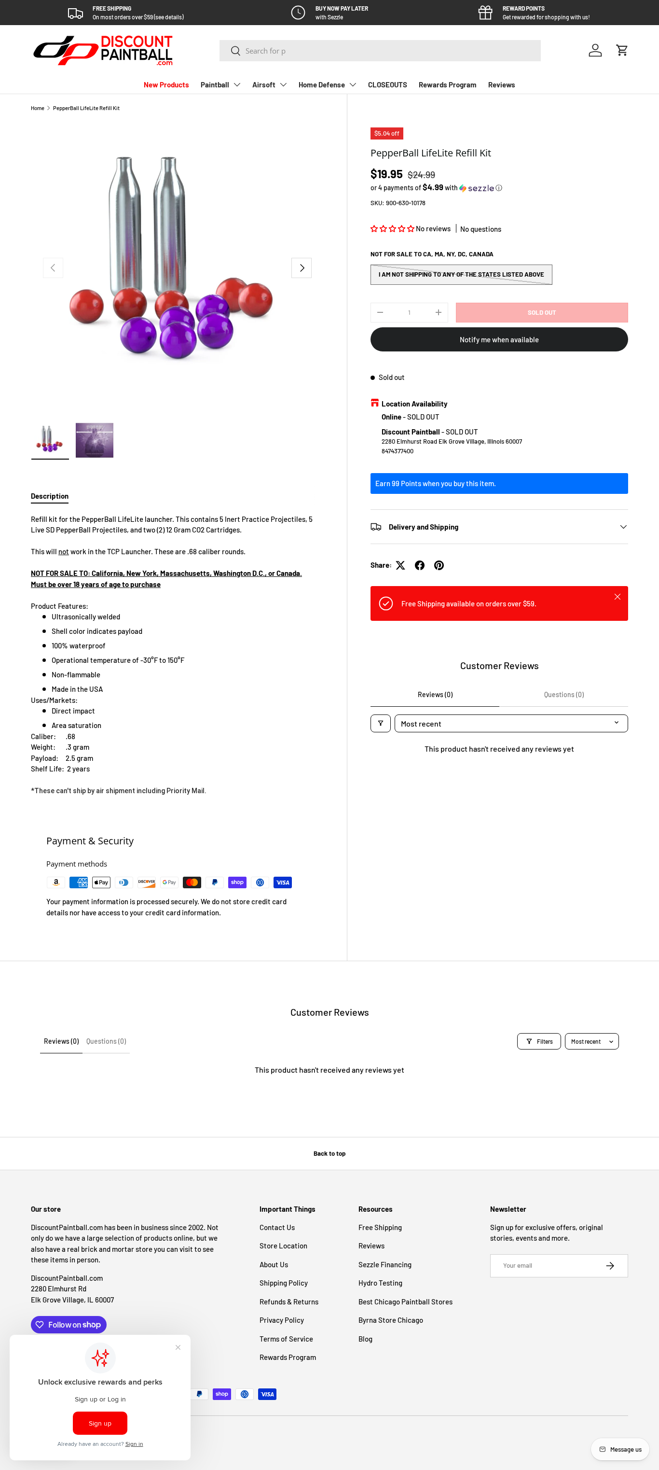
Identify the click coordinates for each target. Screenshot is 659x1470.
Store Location (283, 1245)
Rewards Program (448, 84)
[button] (622, 50)
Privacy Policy (282, 1320)
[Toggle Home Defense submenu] (352, 84)
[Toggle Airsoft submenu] (283, 84)
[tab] (50, 496)
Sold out (542, 312)
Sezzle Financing (385, 1264)
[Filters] (381, 723)
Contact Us (277, 1227)
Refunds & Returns (289, 1301)
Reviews (501, 84)
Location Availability (415, 403)
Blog (365, 1338)
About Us (274, 1264)
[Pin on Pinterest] (439, 565)
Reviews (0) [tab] (435, 694)
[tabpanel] (177, 655)
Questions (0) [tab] (564, 694)
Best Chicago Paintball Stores (405, 1301)
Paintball (215, 84)
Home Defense (322, 84)
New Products (166, 84)
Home (37, 108)
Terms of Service (286, 1338)
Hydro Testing (380, 1282)
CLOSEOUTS (387, 84)
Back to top (329, 1153)
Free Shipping (380, 1227)
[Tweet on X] (400, 565)
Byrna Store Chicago (390, 1320)
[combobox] (380, 50)
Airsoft (263, 84)
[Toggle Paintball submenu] (237, 84)
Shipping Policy (284, 1282)
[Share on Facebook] (419, 565)
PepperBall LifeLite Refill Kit (86, 108)
